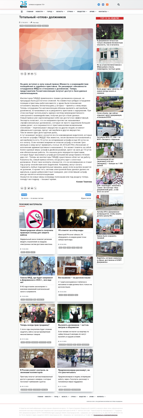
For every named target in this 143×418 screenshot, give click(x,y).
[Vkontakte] (21, 73)
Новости (39, 11)
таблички (70, 295)
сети (78, 247)
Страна (70, 11)
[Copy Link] (35, 73)
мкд (35, 299)
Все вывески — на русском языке (74, 277)
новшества (40, 299)
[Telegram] (28, 73)
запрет (33, 252)
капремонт (29, 299)
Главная (30, 11)
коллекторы (36, 389)
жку (74, 344)
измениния (67, 389)
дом (64, 247)
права (49, 342)
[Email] (31, 73)
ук (81, 247)
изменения (35, 342)
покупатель (42, 342)
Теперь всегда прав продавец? (34, 325)
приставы (44, 389)
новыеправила (76, 389)
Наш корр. (36, 22)
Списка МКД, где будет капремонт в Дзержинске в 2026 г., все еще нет (36, 279)
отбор (73, 247)
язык (76, 295)
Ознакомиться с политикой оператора (105, 415)
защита (28, 342)
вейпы (23, 252)
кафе (65, 295)
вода (60, 247)
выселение (62, 344)
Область (59, 11)
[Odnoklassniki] (25, 73)
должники (24, 389)
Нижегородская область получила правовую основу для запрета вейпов (36, 232)
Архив (92, 11)
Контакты (103, 11)
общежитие (85, 344)
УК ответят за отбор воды (70, 230)
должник (69, 344)
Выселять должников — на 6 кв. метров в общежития (73, 326)
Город (49, 11)
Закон (39, 25)
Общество (81, 11)
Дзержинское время (30, 25)
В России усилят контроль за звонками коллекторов (34, 371)
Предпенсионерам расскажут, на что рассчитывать (74, 371)
